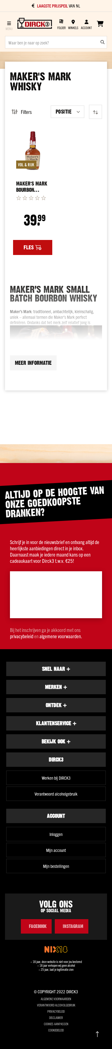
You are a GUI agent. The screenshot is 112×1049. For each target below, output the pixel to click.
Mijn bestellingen (56, 866)
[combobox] (56, 42)
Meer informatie (33, 362)
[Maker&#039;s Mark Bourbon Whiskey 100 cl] (32, 151)
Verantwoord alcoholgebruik (56, 794)
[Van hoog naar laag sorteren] (95, 112)
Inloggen (56, 834)
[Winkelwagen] (100, 24)
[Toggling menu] (9, 24)
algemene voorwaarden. (61, 636)
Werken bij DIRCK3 (56, 778)
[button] (67, 111)
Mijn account (56, 850)
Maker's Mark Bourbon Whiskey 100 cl (32, 187)
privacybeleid (21, 636)
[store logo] (34, 24)
